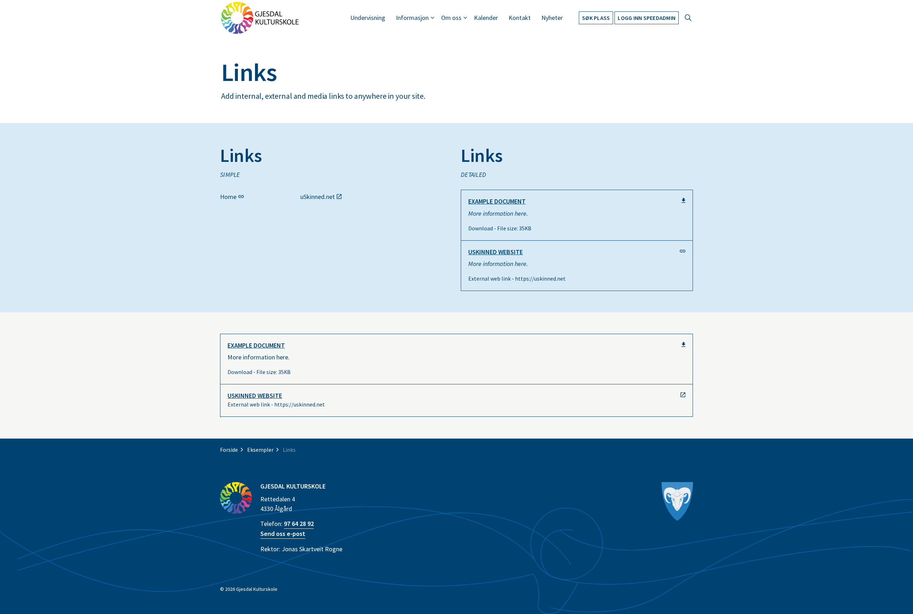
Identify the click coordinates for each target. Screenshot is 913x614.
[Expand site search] (688, 18)
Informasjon (412, 18)
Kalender (486, 18)
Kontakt (520, 18)
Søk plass (596, 17)
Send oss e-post (282, 533)
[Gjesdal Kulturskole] (260, 18)
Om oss (451, 18)
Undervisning (367, 18)
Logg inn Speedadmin (646, 17)
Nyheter (552, 18)
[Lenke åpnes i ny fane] (677, 501)
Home (228, 196)
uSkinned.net (317, 196)
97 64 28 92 (299, 524)
